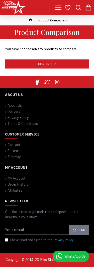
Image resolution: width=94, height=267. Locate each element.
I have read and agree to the (41, 240)
